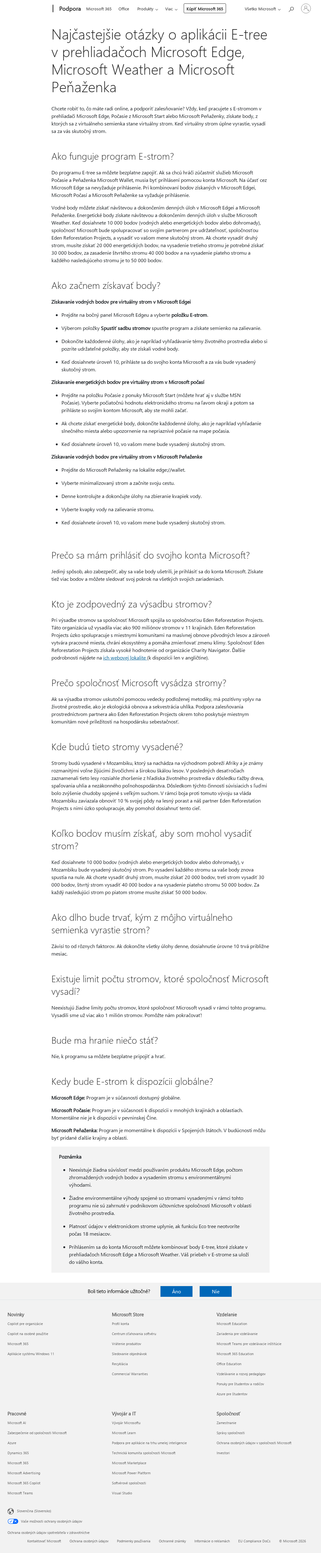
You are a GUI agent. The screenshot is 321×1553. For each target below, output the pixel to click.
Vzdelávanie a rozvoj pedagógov (241, 1373)
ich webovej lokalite (125, 657)
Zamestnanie (226, 1422)
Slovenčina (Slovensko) (34, 1510)
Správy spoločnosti (231, 1432)
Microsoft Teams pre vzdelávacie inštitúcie (249, 1343)
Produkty (145, 8)
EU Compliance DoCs (254, 1541)
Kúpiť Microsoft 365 (205, 8)
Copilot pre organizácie (25, 1323)
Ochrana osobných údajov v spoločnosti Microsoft (254, 1442)
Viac (169, 8)
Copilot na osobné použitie (28, 1333)
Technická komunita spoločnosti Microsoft (144, 1452)
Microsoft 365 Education (235, 1353)
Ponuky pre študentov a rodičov (240, 1383)
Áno (176, 1291)
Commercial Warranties (130, 1373)
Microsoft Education (232, 1323)
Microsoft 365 (99, 8)
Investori (223, 1452)
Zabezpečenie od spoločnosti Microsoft (37, 1432)
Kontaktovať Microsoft (44, 1541)
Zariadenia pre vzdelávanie (237, 1333)
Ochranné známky (172, 1541)
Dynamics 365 (18, 1452)
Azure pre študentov (232, 1393)
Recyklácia (120, 1363)
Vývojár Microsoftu (126, 1422)
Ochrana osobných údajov (89, 1541)
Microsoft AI (17, 1422)
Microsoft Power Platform (131, 1473)
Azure (12, 1442)
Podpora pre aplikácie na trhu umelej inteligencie (149, 1442)
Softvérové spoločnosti (129, 1483)
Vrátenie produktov (126, 1343)
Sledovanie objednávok (129, 1353)
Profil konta (120, 1323)
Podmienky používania (133, 1541)
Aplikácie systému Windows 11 (31, 1353)
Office (123, 8)
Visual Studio (122, 1493)
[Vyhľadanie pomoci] (291, 8)
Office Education (229, 1363)
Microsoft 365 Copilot (24, 1483)
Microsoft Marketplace (129, 1462)
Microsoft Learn (124, 1432)
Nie (215, 1291)
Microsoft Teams (20, 1493)
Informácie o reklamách (212, 1541)
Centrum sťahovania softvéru (134, 1333)
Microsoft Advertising (24, 1473)
